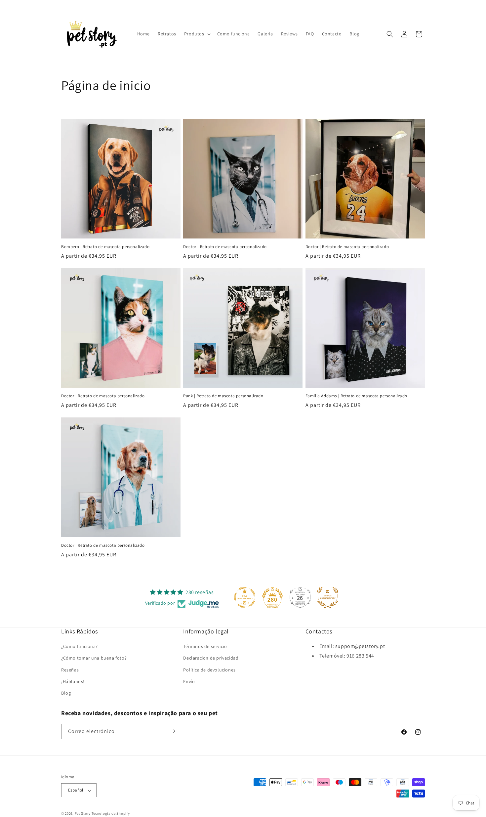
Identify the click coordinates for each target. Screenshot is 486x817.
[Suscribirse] (172, 731)
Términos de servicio (205, 647)
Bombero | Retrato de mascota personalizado (105, 246)
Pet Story (83, 813)
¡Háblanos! (73, 681)
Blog (66, 693)
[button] (196, 34)
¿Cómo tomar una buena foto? (94, 658)
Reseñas (70, 670)
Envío (189, 681)
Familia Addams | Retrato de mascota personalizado (356, 396)
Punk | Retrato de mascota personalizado (223, 396)
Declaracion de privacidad (210, 658)
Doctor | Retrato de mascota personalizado (225, 246)
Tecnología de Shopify (111, 813)
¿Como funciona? (79, 647)
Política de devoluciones (209, 670)
